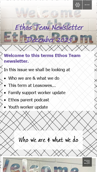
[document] (48, 86)
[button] (77, 5)
